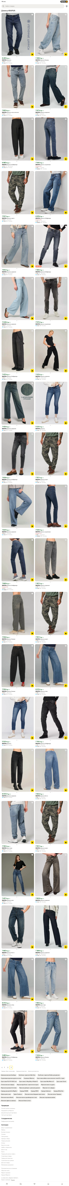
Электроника (4, 1136)
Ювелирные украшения (7, 1165)
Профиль (62, 1184)
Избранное (34, 1184)
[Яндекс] (13, 1180)
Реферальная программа (7, 1121)
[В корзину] (32, 54)
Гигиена (3, 1134)
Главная (7, 1184)
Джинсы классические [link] (10, 112)
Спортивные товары (6, 1156)
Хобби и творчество (6, 1147)
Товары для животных (7, 1158)
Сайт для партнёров (6, 1115)
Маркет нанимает (5, 1172)
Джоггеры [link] (7, 848)
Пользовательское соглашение (9, 1168)
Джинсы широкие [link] (43, 112)
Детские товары (5, 1162)
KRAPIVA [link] (4, 60)
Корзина (48, 1184)
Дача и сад (4, 1149)
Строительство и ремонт (7, 1160)
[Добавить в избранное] (32, 15)
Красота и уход (5, 1145)
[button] (67, 6)
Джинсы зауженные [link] (43, 164)
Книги (2, 1151)
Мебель (3, 1130)
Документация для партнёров (9, 1112)
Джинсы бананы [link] (42, 60)
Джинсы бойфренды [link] (9, 164)
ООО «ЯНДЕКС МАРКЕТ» (11, 1178)
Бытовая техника (5, 1132)
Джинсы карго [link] (8, 218)
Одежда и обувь (5, 1138)
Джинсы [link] (6, 60)
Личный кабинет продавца (8, 1108)
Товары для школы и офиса (8, 1154)
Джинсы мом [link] (8, 900)
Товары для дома (5, 1140)
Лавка (21, 1184)
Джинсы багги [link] (42, 796)
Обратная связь (5, 1170)
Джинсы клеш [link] (42, 691)
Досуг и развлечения (6, 1127)
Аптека (3, 1143)
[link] (8, 1075)
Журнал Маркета (5, 1175)
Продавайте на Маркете (7, 1110)
